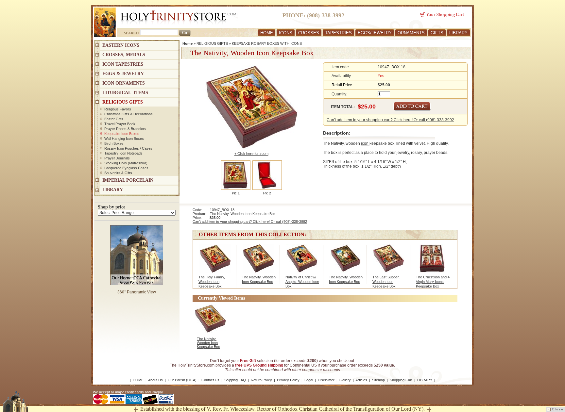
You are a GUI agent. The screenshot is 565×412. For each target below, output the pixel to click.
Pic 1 (236, 193)
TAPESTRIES (338, 32)
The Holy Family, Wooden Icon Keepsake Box (211, 281)
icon (365, 143)
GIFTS (437, 32)
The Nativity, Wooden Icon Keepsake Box (208, 343)
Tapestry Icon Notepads (123, 153)
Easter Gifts (113, 119)
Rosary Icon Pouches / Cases (128, 148)
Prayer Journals (117, 158)
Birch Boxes (114, 143)
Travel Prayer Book (119, 124)
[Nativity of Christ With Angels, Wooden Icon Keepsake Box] (302, 262)
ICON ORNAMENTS (123, 83)
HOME (266, 32)
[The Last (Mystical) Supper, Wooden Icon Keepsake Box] (389, 262)
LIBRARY (458, 32)
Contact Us (210, 380)
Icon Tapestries (122, 64)
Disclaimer (326, 380)
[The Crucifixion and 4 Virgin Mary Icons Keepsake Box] (432, 262)
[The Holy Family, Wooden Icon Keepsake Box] (215, 262)
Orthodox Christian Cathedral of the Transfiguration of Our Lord (344, 409)
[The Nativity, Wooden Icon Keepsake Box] (258, 262)
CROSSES (308, 32)
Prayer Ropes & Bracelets (125, 129)
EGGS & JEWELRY (123, 73)
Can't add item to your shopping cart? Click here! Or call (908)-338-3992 (390, 120)
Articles (361, 380)
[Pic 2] (267, 175)
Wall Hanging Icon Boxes (124, 138)
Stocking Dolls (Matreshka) (125, 163)
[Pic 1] (235, 175)
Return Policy (261, 380)
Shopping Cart (401, 380)
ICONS (285, 32)
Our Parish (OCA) (182, 380)
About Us (155, 380)
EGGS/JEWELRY (375, 32)
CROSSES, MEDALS (123, 54)
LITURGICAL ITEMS (125, 92)
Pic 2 (267, 193)
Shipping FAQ (235, 380)
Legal (308, 380)
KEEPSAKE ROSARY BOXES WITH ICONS (267, 43)
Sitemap (378, 380)
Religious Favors (117, 109)
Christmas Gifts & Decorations (128, 114)
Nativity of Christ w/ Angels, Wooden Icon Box (302, 281)
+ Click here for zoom (251, 154)
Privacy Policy (288, 380)
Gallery (345, 380)
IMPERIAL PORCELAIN (127, 180)
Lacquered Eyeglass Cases (126, 168)
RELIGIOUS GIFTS (212, 43)
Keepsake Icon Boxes (121, 134)
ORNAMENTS (411, 32)
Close (558, 409)
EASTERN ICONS (120, 45)
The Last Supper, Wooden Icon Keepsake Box (386, 281)
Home (187, 43)
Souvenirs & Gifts (118, 173)
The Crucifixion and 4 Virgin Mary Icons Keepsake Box (433, 281)
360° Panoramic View (136, 292)
